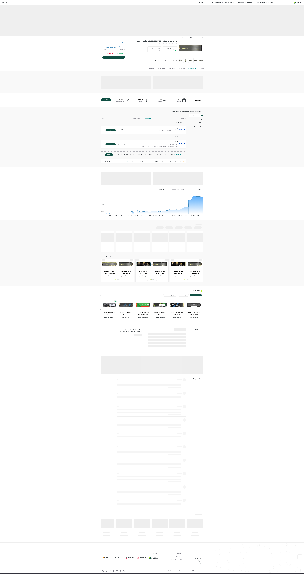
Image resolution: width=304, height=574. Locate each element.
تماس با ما (199, 561)
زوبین (202, 37)
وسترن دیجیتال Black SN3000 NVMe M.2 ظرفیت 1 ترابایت (143, 313)
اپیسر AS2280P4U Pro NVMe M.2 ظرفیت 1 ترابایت (126, 313)
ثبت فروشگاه (199, 555)
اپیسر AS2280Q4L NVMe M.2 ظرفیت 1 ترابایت (160, 313)
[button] (143, 130)
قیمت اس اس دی (195, 37)
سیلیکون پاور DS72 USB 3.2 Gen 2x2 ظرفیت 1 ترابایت (193, 313)
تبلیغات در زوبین (198, 558)
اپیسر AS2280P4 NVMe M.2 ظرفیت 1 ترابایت (109, 313)
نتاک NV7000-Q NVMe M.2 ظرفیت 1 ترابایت (177, 313)
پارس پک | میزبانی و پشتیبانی (176, 556)
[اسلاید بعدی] (99, 270)
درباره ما (200, 563)
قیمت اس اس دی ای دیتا (186, 37)
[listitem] (186, 270)
